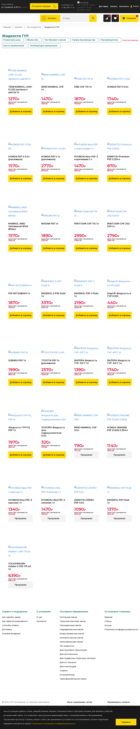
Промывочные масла (70, 625)
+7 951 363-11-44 (67, 5)
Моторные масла (68, 617)
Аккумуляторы (67, 675)
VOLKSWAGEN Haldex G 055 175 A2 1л (19, 566)
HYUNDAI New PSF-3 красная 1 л (20, 501)
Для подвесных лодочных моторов (77, 658)
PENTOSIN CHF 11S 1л (86, 223)
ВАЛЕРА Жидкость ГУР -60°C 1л (118, 361)
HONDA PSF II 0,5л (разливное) (19, 158)
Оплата (113, 6)
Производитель (109, 40)
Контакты (124, 6)
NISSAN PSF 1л (49, 223)
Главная (108, 617)
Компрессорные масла (71, 638)
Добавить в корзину (20, 111)
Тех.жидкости (67, 646)
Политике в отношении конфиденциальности (53, 723)
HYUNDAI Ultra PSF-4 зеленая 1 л (53, 501)
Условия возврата (11, 633)
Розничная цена (12, 40)
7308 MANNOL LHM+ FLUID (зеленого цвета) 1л (20, 90)
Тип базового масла (55, 40)
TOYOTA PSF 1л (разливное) (50, 361)
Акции (107, 625)
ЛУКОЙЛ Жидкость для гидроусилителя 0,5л (53, 431)
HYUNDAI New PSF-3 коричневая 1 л (86, 158)
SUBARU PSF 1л (17, 360)
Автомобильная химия (71, 642)
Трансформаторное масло (73, 679)
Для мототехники (69, 654)
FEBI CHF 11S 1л (83, 87)
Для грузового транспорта (73, 650)
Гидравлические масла (71, 629)
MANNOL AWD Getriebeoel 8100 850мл (18, 226)
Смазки (63, 671)
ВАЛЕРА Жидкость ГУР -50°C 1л (85, 361)
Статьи (107, 621)
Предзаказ (86, 455)
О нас (39, 617)
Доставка (103, 6)
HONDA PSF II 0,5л (117, 87)
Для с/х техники (68, 662)
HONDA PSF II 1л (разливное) (50, 158)
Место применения (13, 45)
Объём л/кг (32, 40)
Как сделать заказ (11, 617)
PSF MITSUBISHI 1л (19, 293)
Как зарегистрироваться (14, 621)
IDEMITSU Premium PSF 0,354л (118, 158)
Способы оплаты (10, 625)
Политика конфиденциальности (121, 629)
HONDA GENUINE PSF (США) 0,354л (117, 429)
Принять (126, 722)
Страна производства (83, 40)
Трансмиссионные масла (72, 621)
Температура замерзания (43, 45)
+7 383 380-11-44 (68, 7)
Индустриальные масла (72, 633)
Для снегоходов (68, 666)
